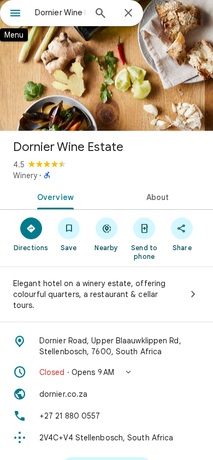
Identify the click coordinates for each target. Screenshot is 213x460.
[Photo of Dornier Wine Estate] (106, 65)
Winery (25, 175)
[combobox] (60, 12)
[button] (106, 372)
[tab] (53, 196)
